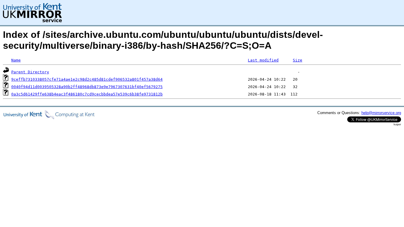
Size (297, 60)
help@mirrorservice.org (381, 113)
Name (16, 60)
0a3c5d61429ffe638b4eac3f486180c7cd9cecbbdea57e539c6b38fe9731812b (87, 94)
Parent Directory (30, 72)
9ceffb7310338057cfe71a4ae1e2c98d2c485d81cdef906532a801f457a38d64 (87, 79)
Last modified (263, 60)
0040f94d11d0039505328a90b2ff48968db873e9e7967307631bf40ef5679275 (87, 87)
